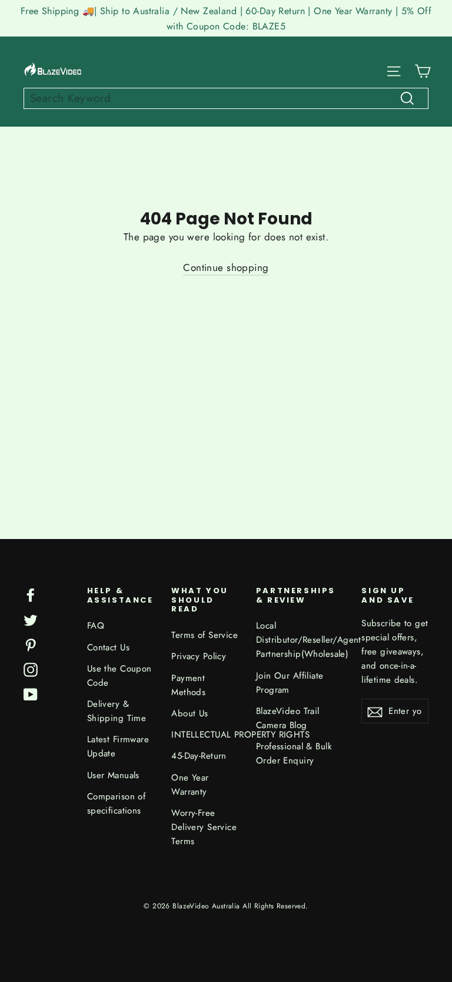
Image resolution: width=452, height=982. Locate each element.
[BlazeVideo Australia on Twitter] (31, 619)
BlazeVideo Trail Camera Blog (288, 718)
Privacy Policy (198, 656)
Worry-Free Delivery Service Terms (204, 827)
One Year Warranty (189, 784)
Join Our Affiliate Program (290, 682)
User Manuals (113, 775)
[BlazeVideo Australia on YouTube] (31, 694)
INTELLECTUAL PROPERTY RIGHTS (204, 734)
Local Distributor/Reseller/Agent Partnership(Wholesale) (300, 639)
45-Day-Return (199, 755)
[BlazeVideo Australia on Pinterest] (31, 644)
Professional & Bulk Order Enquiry (294, 753)
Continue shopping (225, 267)
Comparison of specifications (116, 803)
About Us (189, 713)
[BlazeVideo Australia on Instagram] (31, 669)
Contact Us (108, 647)
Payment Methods (188, 685)
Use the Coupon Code (119, 675)
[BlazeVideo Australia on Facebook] (31, 594)
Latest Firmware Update (118, 746)
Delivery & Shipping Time (117, 711)
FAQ (95, 625)
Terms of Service (204, 635)
